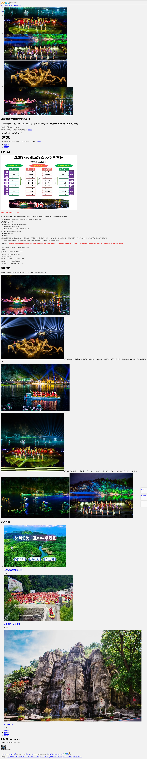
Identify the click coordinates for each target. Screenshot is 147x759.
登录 (2, 11)
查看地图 (30, 130)
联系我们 (6, 732)
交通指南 (6, 147)
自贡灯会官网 (58, 757)
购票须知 (6, 144)
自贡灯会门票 (51, 757)
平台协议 (6, 735)
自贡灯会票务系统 (67, 757)
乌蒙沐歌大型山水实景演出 (13, 5)
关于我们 (6, 730)
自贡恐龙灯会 (43, 757)
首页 (2, 5)
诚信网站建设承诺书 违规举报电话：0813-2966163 (20, 757)
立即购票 (39, 141)
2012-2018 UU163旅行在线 (9, 754)
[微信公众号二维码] (3, 749)
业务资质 (6, 734)
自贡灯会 (36, 757)
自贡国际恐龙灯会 (77, 757)
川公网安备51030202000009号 (56, 754)
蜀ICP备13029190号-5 (32, 754)
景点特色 (6, 146)
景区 (4, 5)
